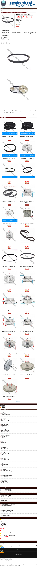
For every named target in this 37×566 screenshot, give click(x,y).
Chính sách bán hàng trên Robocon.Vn (6, 505)
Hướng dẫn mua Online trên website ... (6, 495)
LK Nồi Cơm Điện (3, 426)
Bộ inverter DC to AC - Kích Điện (5, 414)
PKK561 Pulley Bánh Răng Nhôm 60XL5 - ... (9, 396)
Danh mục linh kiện (4, 409)
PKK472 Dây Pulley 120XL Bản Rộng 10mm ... (27, 266)
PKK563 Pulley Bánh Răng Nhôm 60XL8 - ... (9, 374)
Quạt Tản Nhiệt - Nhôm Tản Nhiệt (5, 470)
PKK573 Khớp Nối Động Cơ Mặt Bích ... (9, 530)
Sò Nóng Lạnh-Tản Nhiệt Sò (5, 474)
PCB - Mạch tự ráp (3, 469)
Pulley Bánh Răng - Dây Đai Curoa (10, 12)
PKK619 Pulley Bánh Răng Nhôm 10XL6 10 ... (9, 223)
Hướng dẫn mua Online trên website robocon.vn (7, 511)
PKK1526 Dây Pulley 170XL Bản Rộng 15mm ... (9, 158)
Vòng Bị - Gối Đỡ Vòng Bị (4, 476)
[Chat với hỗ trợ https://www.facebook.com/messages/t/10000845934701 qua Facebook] (11, 489)
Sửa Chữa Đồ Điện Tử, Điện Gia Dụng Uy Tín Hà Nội (8, 506)
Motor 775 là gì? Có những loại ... (5, 496)
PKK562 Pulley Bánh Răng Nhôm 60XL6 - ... (26, 374)
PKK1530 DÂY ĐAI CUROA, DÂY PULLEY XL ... (9, 136)
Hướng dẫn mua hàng (18, 554)
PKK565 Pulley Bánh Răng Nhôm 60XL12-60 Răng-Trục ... (9, 353)
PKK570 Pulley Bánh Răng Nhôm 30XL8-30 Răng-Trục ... (27, 288)
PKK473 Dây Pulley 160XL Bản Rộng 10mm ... (9, 266)
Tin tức (18, 553)
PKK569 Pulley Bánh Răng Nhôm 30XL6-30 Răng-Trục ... (9, 310)
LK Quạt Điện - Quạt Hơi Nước (5, 429)
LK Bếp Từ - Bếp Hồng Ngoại (5, 430)
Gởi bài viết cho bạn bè (28, 114)
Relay (2, 463)
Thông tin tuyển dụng (4, 500)
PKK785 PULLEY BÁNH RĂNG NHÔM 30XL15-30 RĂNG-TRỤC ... (27, 202)
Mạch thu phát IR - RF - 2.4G (5, 425)
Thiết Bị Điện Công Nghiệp (4, 482)
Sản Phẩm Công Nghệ (4, 436)
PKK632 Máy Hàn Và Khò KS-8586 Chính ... (9, 535)
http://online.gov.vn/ (2, 543)
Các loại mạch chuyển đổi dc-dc (5, 515)
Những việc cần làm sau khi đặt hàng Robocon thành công (9, 509)
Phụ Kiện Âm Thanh (3, 418)
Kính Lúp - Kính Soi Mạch (4, 480)
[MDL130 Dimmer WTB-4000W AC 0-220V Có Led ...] (4, 524)
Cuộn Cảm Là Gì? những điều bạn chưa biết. (7, 510)
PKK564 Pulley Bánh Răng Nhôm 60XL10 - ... (27, 353)
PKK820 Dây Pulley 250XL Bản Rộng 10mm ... (9, 201)
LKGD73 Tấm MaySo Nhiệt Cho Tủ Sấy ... (9, 532)
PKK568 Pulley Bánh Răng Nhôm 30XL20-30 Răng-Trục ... (26, 310)
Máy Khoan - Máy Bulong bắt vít (5, 435)
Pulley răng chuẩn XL (20, 12)
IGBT (1, 440)
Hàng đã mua (3, 407)
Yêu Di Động (18, 565)
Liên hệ (19, 555)
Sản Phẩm (2, 12)
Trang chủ (18, 549)
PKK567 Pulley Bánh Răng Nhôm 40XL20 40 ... (9, 331)
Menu (2, 8)
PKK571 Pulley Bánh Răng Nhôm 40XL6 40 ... (9, 288)
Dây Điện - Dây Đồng (4, 481)
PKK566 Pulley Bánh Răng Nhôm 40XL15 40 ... (27, 331)
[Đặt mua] (27, 378)
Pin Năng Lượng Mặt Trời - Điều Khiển (6, 485)
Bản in (35, 114)
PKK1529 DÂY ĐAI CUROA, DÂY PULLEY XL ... (27, 136)
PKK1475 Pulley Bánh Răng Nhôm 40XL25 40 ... (27, 158)
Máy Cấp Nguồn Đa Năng (4, 424)
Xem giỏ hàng (3, 406)
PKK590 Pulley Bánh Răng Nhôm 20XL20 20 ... (27, 223)
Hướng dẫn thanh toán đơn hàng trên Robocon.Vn (8, 504)
